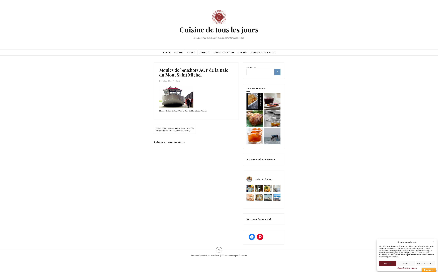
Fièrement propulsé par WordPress (205, 256)
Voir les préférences (425, 263)
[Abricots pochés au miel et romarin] (254, 136)
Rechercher (251, 67)
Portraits (204, 52)
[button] (433, 242)
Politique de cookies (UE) (263, 52)
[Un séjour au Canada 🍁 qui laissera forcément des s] (259, 188)
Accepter (387, 263)
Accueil (166, 52)
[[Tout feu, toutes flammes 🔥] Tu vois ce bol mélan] (276, 188)
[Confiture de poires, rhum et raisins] (272, 118)
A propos (414, 268)
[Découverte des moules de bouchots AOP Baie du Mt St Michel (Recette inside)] (272, 136)
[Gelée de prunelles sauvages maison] (272, 101)
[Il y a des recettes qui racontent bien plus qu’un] (268, 188)
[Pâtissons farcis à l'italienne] (254, 118)
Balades (191, 52)
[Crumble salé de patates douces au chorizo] (254, 101)
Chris (178, 81)
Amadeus (231, 256)
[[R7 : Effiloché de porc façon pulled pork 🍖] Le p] (250, 197)
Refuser (406, 263)
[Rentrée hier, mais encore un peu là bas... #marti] (276, 197)
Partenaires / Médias (223, 52)
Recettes (178, 52)
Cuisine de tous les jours (219, 29)
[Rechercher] (277, 72)
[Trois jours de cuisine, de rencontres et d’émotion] (250, 188)
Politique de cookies (403, 268)
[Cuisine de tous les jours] (219, 18)
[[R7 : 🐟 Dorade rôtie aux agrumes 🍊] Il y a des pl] (259, 197)
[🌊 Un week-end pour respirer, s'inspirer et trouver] (268, 197)
